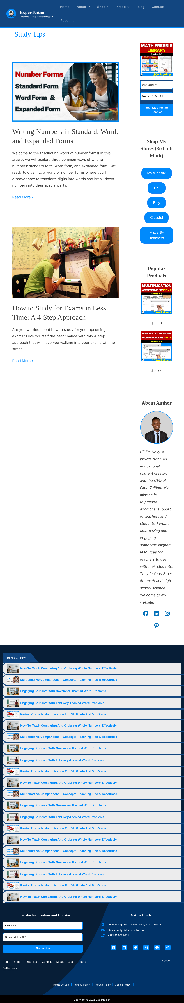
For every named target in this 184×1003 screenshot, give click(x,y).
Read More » (23, 196)
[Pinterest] (156, 626)
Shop (101, 7)
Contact (158, 7)
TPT (156, 188)
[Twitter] (135, 947)
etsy (156, 203)
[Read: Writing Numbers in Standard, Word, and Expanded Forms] (65, 91)
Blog (140, 7)
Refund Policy (103, 984)
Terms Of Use (62, 984)
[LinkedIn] (156, 613)
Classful (156, 218)
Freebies (123, 7)
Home (64, 7)
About (81, 7)
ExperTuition (33, 12)
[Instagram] (167, 613)
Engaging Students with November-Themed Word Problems (63, 691)
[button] (168, 961)
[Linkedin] (124, 947)
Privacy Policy (82, 984)
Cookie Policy (124, 984)
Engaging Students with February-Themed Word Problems (62, 703)
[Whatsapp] (168, 947)
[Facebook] (145, 613)
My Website (156, 173)
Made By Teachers (156, 235)
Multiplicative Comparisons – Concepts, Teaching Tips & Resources (68, 679)
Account (67, 20)
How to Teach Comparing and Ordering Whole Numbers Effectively (68, 668)
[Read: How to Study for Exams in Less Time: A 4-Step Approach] (65, 262)
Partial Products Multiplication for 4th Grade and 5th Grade (63, 714)
